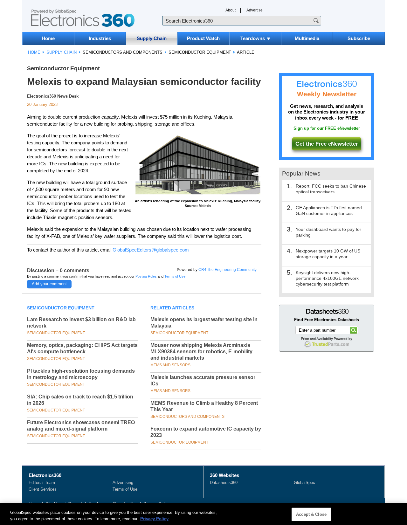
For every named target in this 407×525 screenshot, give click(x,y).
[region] (203, 514)
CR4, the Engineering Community (227, 269)
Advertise (254, 10)
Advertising (123, 482)
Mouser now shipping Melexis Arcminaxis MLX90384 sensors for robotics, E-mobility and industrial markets (201, 351)
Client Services (43, 489)
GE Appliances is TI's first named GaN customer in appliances (329, 210)
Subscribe (359, 38)
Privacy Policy (154, 518)
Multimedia (307, 38)
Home (48, 38)
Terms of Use (174, 276)
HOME (34, 52)
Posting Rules (146, 276)
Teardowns (252, 38)
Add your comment (49, 283)
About (230, 10)
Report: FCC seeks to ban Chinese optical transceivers (331, 188)
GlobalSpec (304, 482)
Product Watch (203, 38)
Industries (100, 38)
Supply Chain (152, 38)
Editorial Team (42, 482)
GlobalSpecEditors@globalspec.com (151, 249)
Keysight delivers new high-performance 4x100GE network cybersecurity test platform (327, 278)
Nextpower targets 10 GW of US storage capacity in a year (328, 253)
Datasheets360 (224, 482)
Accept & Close (311, 514)
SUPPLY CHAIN (61, 52)
